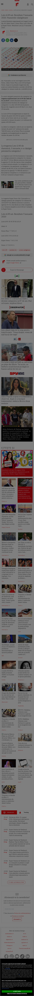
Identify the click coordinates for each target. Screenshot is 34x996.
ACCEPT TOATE (17, 991)
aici (19, 974)
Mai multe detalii (7, 968)
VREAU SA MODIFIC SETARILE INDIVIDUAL (17, 993)
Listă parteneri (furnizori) (5, 988)
